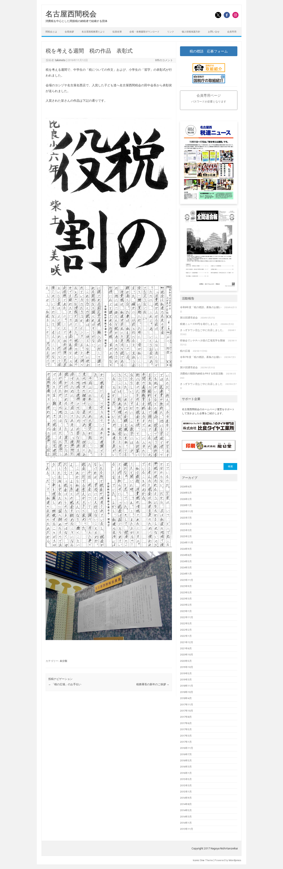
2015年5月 (186, 779)
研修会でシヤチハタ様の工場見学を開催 (202, 340)
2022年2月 (186, 629)
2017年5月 (186, 729)
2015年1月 (186, 791)
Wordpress (235, 860)
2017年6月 (186, 723)
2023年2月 (186, 604)
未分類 (63, 660)
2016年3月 (186, 766)
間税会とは (51, 31)
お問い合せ (213, 31)
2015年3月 (186, 785)
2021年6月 (186, 648)
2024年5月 (186, 561)
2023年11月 (186, 580)
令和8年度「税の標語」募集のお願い (200, 307)
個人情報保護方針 (191, 31)
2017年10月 (186, 710)
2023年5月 (186, 592)
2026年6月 (186, 486)
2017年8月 (186, 716)
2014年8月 (186, 804)
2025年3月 (186, 530)
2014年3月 (186, 816)
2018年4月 (186, 698)
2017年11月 (186, 704)
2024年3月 (186, 567)
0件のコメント (164, 60)
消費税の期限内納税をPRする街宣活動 (201, 373)
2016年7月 (186, 754)
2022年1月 (186, 635)
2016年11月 (186, 748)
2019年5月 (186, 673)
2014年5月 (186, 810)
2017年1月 (186, 741)
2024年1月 (186, 573)
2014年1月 (186, 822)
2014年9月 (186, 797)
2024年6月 (186, 555)
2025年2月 (186, 536)
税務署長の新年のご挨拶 (152, 684)
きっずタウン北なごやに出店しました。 (202, 330)
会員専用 (231, 31)
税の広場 (185, 350)
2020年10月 (186, 654)
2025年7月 (186, 517)
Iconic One (198, 860)
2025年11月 (186, 511)
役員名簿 (117, 31)
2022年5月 (186, 623)
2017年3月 (186, 735)
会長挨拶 (69, 31)
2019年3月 (186, 679)
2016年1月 (186, 773)
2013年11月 (186, 828)
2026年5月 (186, 492)
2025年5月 (186, 523)
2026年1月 (186, 505)
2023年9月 (186, 586)
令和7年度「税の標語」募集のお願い (200, 357)
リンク (170, 31)
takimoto (60, 60)
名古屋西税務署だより (93, 31)
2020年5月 (186, 660)
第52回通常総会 (189, 317)
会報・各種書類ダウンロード (144, 31)
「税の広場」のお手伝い (64, 684)
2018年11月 (186, 685)
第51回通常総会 (189, 367)
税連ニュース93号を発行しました (199, 324)
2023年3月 (186, 598)
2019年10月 (186, 667)
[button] (208, 51)
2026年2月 (186, 499)
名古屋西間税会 (71, 14)
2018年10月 (186, 692)
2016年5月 (186, 760)
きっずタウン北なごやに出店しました (201, 384)
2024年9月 (186, 548)
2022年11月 (186, 617)
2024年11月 (186, 542)
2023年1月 (186, 611)
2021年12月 (186, 642)
